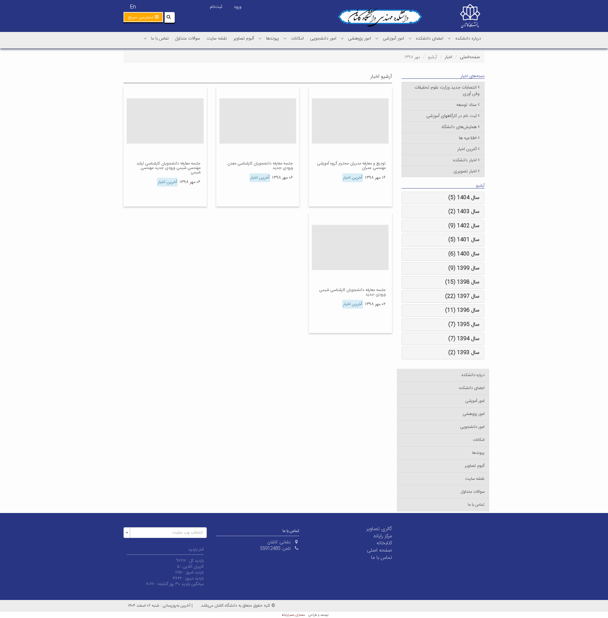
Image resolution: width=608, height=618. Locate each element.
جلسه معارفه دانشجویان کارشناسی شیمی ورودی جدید (352, 292)
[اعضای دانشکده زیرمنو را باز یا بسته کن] (410, 38)
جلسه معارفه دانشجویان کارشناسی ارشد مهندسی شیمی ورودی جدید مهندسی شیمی (168, 168)
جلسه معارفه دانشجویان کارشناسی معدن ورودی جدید (260, 165)
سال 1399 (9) (463, 268)
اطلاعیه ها (468, 138)
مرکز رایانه (382, 536)
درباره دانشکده (468, 38)
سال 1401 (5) (463, 240)
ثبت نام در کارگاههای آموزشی (451, 116)
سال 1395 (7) (463, 324)
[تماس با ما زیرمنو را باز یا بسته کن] (145, 38)
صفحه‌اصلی (470, 57)
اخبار (448, 57)
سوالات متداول (187, 38)
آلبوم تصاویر (243, 38)
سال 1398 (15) (462, 282)
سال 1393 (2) (463, 353)
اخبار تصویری (465, 171)
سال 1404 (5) (463, 198)
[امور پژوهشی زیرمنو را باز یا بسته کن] (342, 38)
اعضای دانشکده (429, 38)
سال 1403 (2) (463, 211)
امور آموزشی (393, 38)
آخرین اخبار (352, 178)
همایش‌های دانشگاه (459, 127)
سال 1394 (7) (463, 339)
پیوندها (272, 38)
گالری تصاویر (379, 529)
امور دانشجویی (323, 38)
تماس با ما (160, 38)
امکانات (297, 38)
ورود (237, 7)
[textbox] (167, 532)
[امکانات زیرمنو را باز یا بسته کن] (285, 38)
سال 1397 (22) (462, 296)
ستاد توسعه (466, 105)
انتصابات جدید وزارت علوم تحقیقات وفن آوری (447, 91)
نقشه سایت (216, 38)
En (133, 7)
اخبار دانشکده (465, 160)
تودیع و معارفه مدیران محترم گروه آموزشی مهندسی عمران (351, 165)
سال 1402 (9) (463, 226)
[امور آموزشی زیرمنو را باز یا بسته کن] (377, 38)
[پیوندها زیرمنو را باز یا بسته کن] (260, 38)
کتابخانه (384, 543)
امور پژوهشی (359, 38)
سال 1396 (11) (462, 310)
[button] (143, 17)
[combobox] (165, 532)
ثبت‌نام (216, 7)
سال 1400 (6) (463, 254)
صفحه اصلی (379, 550)
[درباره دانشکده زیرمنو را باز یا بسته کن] (449, 38)
